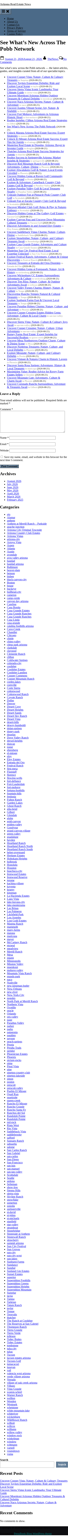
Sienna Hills (13, 1190)
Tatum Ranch (14, 1305)
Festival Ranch (15, 765)
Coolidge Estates (16, 669)
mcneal (11, 945)
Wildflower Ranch (17, 1419)
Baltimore (12, 567)
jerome (10, 880)
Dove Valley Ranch (18, 737)
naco (9, 979)
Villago (11, 1385)
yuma (10, 1454)
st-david (11, 1212)
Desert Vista (13, 719)
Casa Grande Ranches (19, 613)
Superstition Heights (18, 1286)
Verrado (11, 1379)
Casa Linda (13, 619)
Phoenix (11, 1057)
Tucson (11, 1354)
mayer (10, 939)
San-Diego (13, 1159)
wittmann (12, 1444)
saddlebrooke (14, 1134)
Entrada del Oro (16, 762)
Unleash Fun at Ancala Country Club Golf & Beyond (36, 201)
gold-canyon (14, 821)
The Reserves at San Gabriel (22, 1323)
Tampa (10, 1298)
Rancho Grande (15, 1106)
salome (11, 1147)
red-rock (11, 1122)
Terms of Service (16, 30)
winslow (11, 1441)
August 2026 (14, 481)
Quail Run (12, 1094)
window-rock (14, 1435)
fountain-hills (14, 793)
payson (11, 1038)
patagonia (12, 1032)
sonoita (11, 1205)
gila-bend (12, 809)
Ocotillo (11, 1007)
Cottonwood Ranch (18, 694)
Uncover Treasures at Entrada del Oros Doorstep (34, 263)
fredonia (11, 796)
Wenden (11, 1401)
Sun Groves (13, 1249)
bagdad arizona (15, 564)
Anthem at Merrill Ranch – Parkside (27, 523)
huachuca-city (14, 871)
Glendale (12, 815)
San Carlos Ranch (17, 1150)
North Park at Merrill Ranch (22, 1001)
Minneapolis (14, 960)
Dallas (10, 700)
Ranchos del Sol (16, 1112)
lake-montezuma (16, 905)
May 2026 (12, 490)
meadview (12, 948)
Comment (6, 409)
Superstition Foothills (18, 1280)
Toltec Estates (14, 1342)
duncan (11, 743)
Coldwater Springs (17, 660)
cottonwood (13, 691)
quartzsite (12, 1097)
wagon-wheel (14, 1392)
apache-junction (15, 526)
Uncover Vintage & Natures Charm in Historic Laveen (37, 359)
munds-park (13, 976)
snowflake (12, 1199)
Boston (11, 582)
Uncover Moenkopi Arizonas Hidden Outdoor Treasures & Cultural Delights (32, 97)
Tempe (10, 1311)
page (9, 1019)
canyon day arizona (17, 601)
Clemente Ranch (16, 653)
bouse (10, 585)
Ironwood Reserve (17, 877)
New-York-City (15, 995)
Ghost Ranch (14, 805)
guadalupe (12, 836)
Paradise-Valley (15, 1022)
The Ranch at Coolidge (20, 1320)
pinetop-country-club (18, 1072)
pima (9, 1063)
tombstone (12, 1345)
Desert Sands (14, 712)
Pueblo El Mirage (16, 1091)
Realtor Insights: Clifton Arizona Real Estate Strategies (37, 120)
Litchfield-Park (15, 914)
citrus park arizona (17, 644)
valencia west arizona (19, 1373)
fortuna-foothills (16, 790)
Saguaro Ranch (15, 1140)
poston (10, 1081)
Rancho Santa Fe (16, 1109)
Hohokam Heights (17, 858)
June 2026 (12, 487)
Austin (10, 551)
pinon (10, 1078)
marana (11, 933)
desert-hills (13, 722)
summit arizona (15, 1243)
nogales (11, 998)
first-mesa (12, 768)
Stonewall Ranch (16, 1236)
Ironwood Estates (16, 874)
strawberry (13, 1240)
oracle (10, 1010)
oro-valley (12, 1016)
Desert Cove (14, 706)
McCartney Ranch (17, 942)
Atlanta (11, 548)
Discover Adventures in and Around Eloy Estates (34, 225)
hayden (11, 840)
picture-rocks (14, 1060)
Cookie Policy (15, 34)
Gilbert (11, 812)
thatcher (11, 1317)
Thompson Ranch (17, 1326)
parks (10, 1029)
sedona (11, 1181)
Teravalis (12, 1314)
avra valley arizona (17, 557)
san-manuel (13, 1168)
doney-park (13, 731)
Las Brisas (12, 908)
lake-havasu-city (16, 902)
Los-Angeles (14, 917)
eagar (10, 746)
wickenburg (13, 1416)
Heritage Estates (16, 855)
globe (10, 818)
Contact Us (13, 24)
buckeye (11, 588)
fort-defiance (14, 781)
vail (9, 1370)
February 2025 (15, 499)
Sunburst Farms (15, 1261)
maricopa (12, 936)
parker (10, 1026)
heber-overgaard (16, 852)
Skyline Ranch (15, 1196)
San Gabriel (13, 1153)
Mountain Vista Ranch (19, 973)
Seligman (12, 1184)
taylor (10, 1308)
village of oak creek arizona (22, 1382)
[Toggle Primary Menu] (5, 11)
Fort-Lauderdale (16, 784)
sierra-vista (13, 1193)
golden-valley (14, 824)
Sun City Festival (16, 1246)
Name (4, 437)
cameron (11, 595)
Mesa (10, 954)
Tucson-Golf (14, 1361)
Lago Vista (13, 898)
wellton (11, 1398)
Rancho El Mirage (17, 1103)
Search (4, 1459)
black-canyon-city (17, 579)
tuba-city (12, 1348)
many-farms (13, 929)
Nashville (12, 982)
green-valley (14, 833)
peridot (11, 1050)
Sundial (11, 1267)
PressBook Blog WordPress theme (33, 1533)
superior (11, 1277)
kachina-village (15, 883)
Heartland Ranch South (20, 849)
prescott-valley (15, 1088)
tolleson (11, 1336)
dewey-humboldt (16, 725)
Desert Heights (15, 709)
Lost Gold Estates (17, 920)
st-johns (11, 1215)
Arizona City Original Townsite (24, 529)
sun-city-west (14, 1255)
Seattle (10, 1178)
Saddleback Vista (16, 1131)
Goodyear (12, 827)
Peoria (10, 1044)
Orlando (11, 1013)
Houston (11, 867)
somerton (12, 1202)
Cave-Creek (13, 629)
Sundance (12, 1264)
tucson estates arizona (19, 1357)
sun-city (11, 1252)
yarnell (10, 1447)
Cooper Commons (17, 675)
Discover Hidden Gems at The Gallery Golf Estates (35, 213)
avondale (12, 554)
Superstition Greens (18, 1283)
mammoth (12, 926)
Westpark (12, 1404)
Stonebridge (13, 1230)
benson (11, 573)
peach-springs (14, 1041)
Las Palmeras (14, 911)
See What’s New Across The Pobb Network (31, 126)
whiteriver (12, 1413)
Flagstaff (12, 771)
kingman (12, 892)
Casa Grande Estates (18, 610)
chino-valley (14, 641)
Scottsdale (12, 1174)
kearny (10, 889)
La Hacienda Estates (18, 895)
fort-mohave (13, 787)
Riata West (13, 1125)
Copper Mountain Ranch (20, 678)
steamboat (12, 1227)
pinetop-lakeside (16, 1075)
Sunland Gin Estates (18, 1271)
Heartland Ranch (16, 843)
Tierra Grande (14, 1329)
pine (9, 1069)
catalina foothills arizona (20, 626)
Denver (11, 703)
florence (11, 774)
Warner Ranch (15, 1395)
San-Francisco (15, 1162)
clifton (10, 657)
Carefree (11, 604)
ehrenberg (12, 750)
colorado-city (14, 663)
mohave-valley (15, 970)
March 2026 (13, 496)
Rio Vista (12, 1128)
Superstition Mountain (19, 1289)
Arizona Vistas (15, 536)
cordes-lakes (14, 681)
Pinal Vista (13, 1066)
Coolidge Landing (17, 672)
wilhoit (11, 1423)
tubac (10, 1351)
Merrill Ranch (14, 951)
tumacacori (13, 1364)
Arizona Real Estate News (15, 4)
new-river (12, 991)
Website (4, 450)
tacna (10, 1295)
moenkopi (12, 967)
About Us (12, 21)
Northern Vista (15, 1004)
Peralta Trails (14, 1047)
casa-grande (13, 622)
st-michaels (13, 1218)
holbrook (12, 861)
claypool (11, 650)
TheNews (53, 59)
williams (11, 1429)
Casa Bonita (13, 607)
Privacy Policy (15, 27)
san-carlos (12, 1156)
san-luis (11, 1165)
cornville (12, 684)
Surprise (11, 1292)
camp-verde (13, 598)
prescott (11, 1085)
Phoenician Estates (17, 1053)
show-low (12, 1187)
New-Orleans (14, 988)
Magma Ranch (15, 923)
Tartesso (11, 1302)
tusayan (11, 1367)
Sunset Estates (15, 1274)
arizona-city (13, 539)
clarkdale (12, 647)
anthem (11, 520)
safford (11, 1137)
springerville (14, 1209)
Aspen (10, 545)
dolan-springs (14, 728)
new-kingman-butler (18, 985)
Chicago (11, 635)
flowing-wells (14, 777)
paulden (11, 1035)
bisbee (10, 576)
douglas (11, 734)
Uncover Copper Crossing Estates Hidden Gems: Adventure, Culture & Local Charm (34, 314)
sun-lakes (12, 1258)
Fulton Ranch (14, 799)
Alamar (11, 517)
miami (10, 957)
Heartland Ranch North (20, 846)
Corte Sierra (13, 688)
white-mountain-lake (18, 1410)
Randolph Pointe (16, 1116)
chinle (10, 638)
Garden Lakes (14, 802)
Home (10, 18)
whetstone (12, 1407)
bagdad (11, 560)
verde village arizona (18, 1376)
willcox (11, 1426)
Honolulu (12, 864)
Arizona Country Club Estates (23, 533)
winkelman (13, 1438)
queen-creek (13, 1100)
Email (4, 444)
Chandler (12, 632)
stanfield (11, 1221)
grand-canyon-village (18, 830)
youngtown (13, 1450)
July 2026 (12, 484)
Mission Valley (15, 964)
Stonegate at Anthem (18, 1233)
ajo (8, 514)
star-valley (12, 1224)
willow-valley (14, 1432)
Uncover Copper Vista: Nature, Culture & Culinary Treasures (33, 1480)
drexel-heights (14, 740)
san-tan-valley (14, 1171)
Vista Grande (14, 1388)
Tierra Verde (14, 1333)
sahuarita (12, 1143)
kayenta (11, 886)
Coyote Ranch (15, 697)
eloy (9, 756)
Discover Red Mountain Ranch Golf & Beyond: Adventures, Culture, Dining (33, 165)
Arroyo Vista (14, 542)
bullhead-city (14, 591)
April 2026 (13, 493)
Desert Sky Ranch (17, 715)
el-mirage (12, 753)
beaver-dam (13, 570)
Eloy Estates (14, 759)
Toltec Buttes (14, 1339)
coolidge (11, 666)
